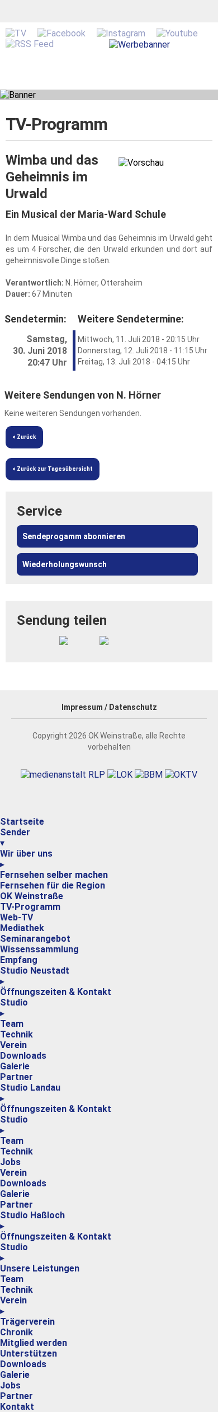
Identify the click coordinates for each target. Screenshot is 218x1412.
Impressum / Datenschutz (109, 707)
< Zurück (24, 437)
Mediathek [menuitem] (22, 928)
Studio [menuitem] (14, 1007)
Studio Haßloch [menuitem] (32, 1220)
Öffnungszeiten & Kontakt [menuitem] (55, 991)
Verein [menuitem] (13, 1045)
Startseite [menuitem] (22, 821)
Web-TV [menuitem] (16, 917)
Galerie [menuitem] (15, 1066)
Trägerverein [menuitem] (27, 1321)
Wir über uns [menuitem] (26, 858)
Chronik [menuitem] (16, 1332)
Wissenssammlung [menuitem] (39, 949)
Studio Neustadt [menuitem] (34, 975)
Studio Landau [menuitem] (30, 1093)
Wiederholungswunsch (64, 564)
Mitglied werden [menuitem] (33, 1343)
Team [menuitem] (11, 1023)
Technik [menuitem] (16, 1034)
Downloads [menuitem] (23, 1055)
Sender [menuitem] (15, 837)
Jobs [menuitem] (10, 1162)
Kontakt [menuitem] (17, 1406)
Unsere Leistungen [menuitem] (39, 1268)
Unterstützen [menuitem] (28, 1353)
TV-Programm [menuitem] (30, 906)
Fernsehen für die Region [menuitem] (52, 885)
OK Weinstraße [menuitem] (31, 896)
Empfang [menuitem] (18, 960)
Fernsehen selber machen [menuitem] (54, 874)
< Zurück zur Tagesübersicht (52, 469)
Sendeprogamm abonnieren (73, 536)
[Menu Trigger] (1, 814)
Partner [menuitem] (16, 1077)
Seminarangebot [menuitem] (35, 938)
